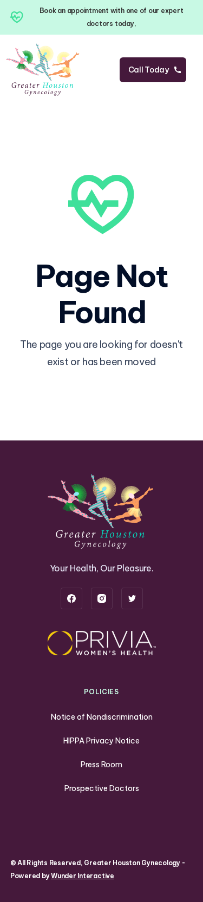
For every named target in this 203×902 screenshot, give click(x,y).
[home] (43, 70)
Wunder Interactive (82, 876)
